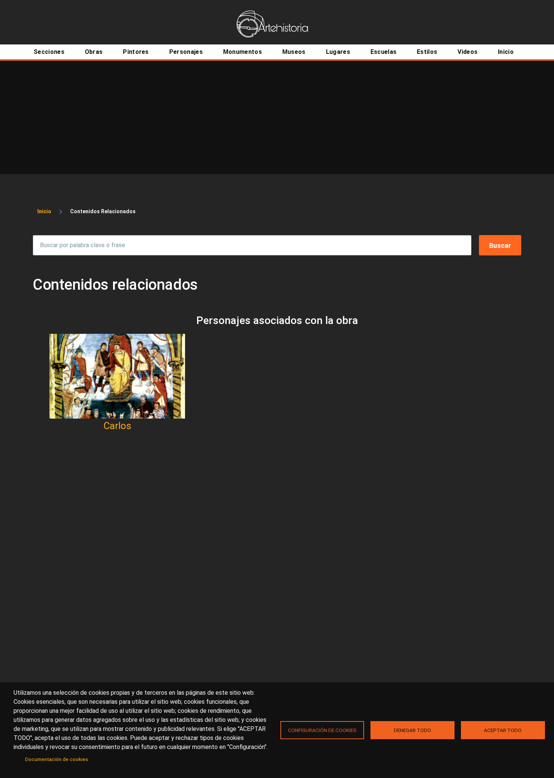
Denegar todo (412, 730)
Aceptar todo (503, 730)
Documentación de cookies (56, 759)
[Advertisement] (277, 117)
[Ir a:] (117, 376)
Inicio (44, 211)
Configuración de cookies (322, 730)
